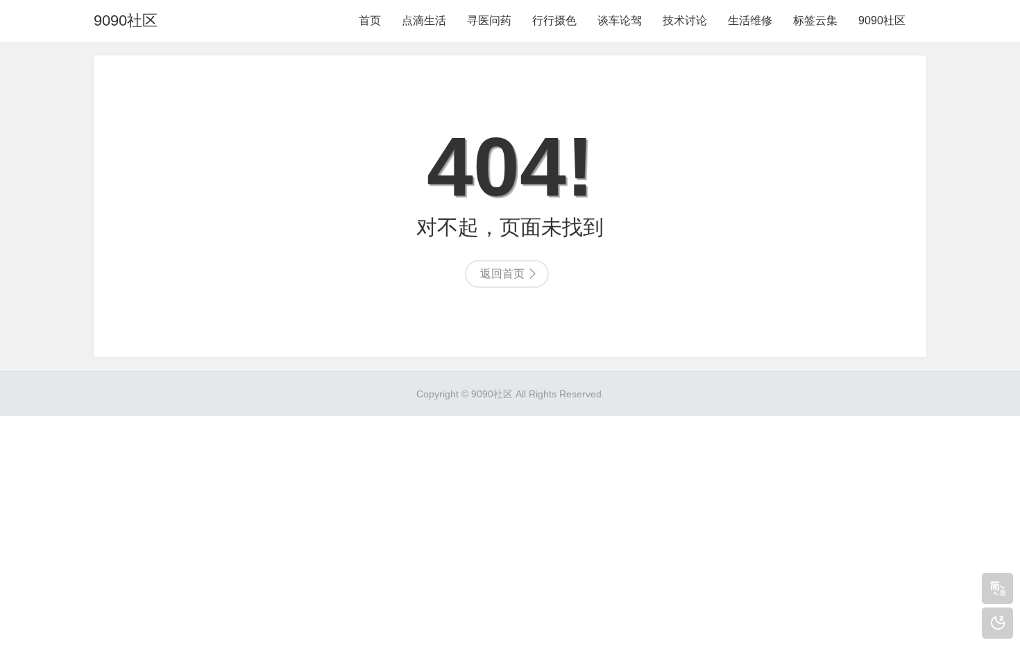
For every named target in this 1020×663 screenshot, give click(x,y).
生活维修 (750, 20)
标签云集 (815, 20)
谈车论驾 (619, 20)
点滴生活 (424, 20)
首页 (370, 20)
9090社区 (126, 20)
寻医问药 (489, 20)
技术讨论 (685, 20)
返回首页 (502, 273)
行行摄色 (554, 20)
